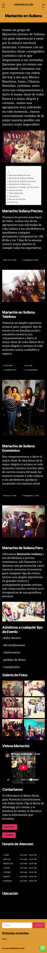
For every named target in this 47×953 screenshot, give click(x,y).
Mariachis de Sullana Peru (20, 184)
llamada (9, 835)
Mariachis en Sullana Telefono (21, 178)
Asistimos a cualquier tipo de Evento (24, 187)
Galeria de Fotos (15, 190)
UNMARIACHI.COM (23, 5)
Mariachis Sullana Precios (19, 175)
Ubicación (14, 202)
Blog (4, 939)
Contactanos (14, 196)
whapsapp (10, 827)
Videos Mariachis (16, 193)
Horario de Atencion (17, 199)
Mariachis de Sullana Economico (22, 181)
